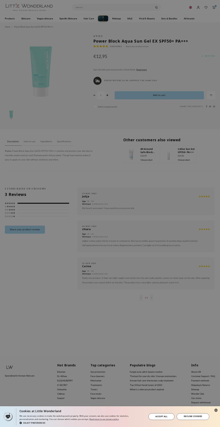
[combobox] (216, 410)
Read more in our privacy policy (104, 419)
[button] (81, 423)
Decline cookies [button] (193, 416)
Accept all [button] (161, 416)
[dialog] (110, 416)
